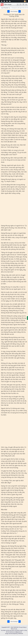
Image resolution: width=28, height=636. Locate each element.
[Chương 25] (8, 11)
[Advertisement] (14, 209)
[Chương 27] (19, 11)
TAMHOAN (15, 627)
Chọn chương (13, 11)
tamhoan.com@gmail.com (15, 632)
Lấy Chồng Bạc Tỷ (5, 7)
